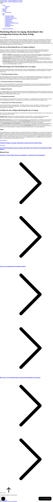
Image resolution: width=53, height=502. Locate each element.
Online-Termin (8, 12)
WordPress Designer (9, 25)
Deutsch (15, 501)
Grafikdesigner (8, 20)
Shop (4, 13)
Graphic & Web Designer (8, 28)
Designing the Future (9, 15)
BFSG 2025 (7, 26)
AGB (6, 7)
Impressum (7, 6)
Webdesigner (7, 24)
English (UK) (7, 501)
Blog (4, 14)
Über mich (5, 8)
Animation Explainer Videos (11, 18)
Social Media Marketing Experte (11, 22)
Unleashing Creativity (9, 17)
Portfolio (4, 10)
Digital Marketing (8, 19)
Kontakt (4, 11)
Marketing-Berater (9, 21)
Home (4, 5)
